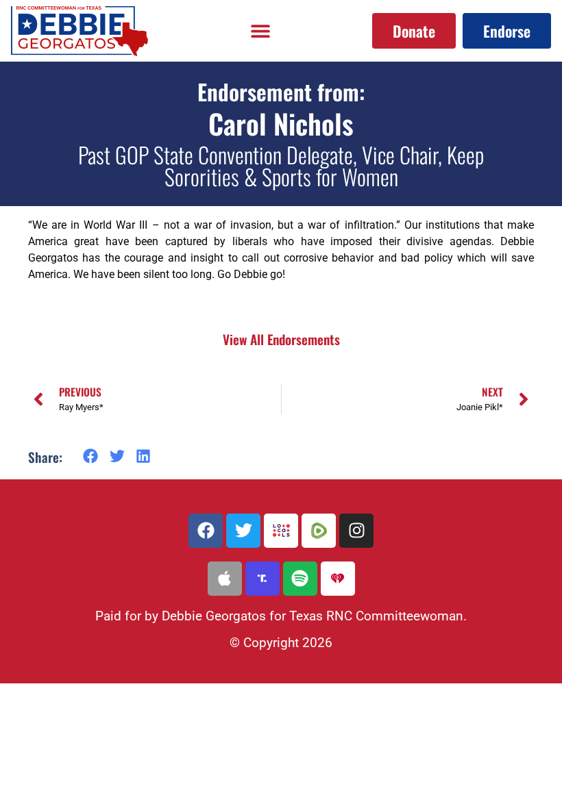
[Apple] (225, 578)
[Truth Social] (262, 578)
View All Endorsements (281, 339)
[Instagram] (356, 531)
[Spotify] (300, 578)
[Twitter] (243, 531)
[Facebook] (205, 531)
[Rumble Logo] (319, 531)
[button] (260, 31)
